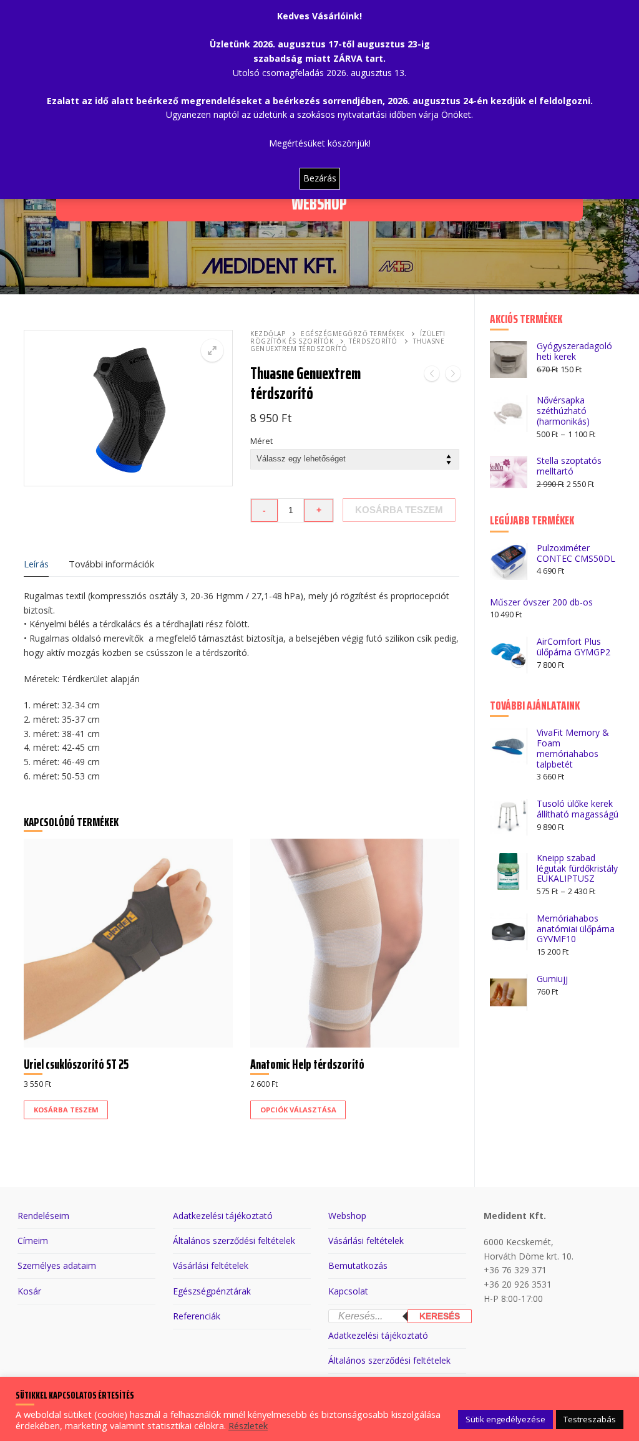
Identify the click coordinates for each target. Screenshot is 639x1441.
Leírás (36, 563)
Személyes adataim (56, 1265)
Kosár (29, 1291)
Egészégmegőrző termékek (352, 333)
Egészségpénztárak (212, 1291)
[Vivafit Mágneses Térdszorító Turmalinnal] (431, 375)
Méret (261, 441)
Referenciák (196, 1316)
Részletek (248, 1425)
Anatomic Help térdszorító (307, 1064)
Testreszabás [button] (589, 1419)
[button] (212, 350)
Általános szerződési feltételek (234, 1240)
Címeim (32, 1240)
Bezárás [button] (319, 178)
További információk (111, 563)
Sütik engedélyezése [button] (505, 1419)
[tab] (36, 564)
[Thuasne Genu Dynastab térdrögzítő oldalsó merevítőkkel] (453, 375)
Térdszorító (373, 341)
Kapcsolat (348, 1291)
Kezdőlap (267, 333)
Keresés (439, 1316)
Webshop (347, 1216)
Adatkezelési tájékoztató (223, 1216)
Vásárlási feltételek (210, 1265)
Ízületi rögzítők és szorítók (347, 337)
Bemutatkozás (358, 1265)
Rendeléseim (43, 1216)
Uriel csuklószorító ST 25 (76, 1064)
